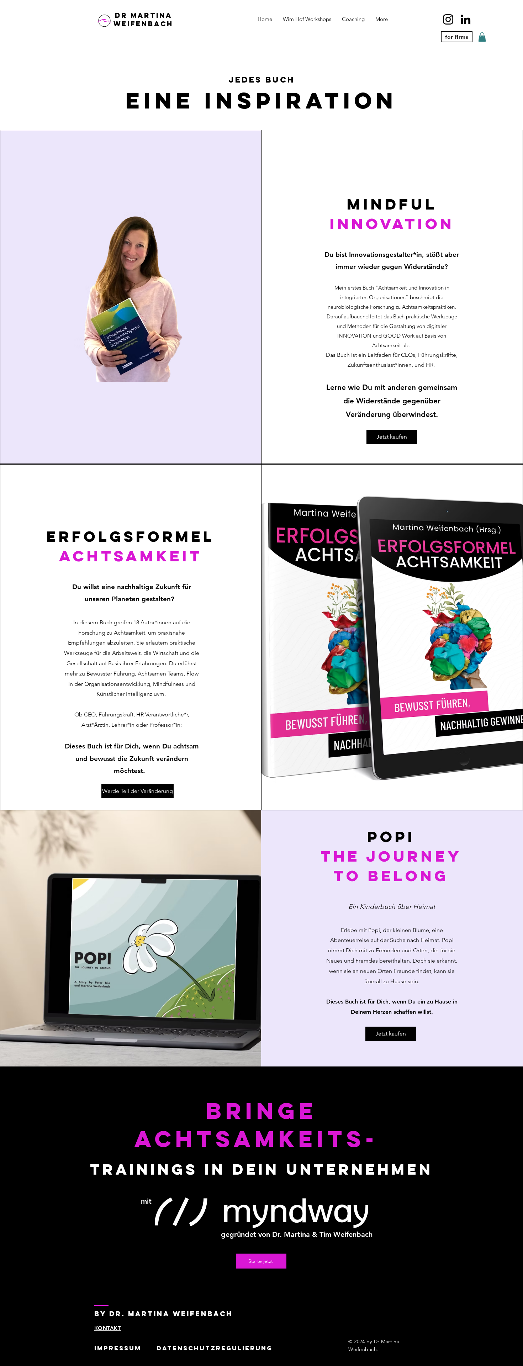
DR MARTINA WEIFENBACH (143, 19)
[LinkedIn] (465, 19)
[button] (482, 37)
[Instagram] (448, 19)
